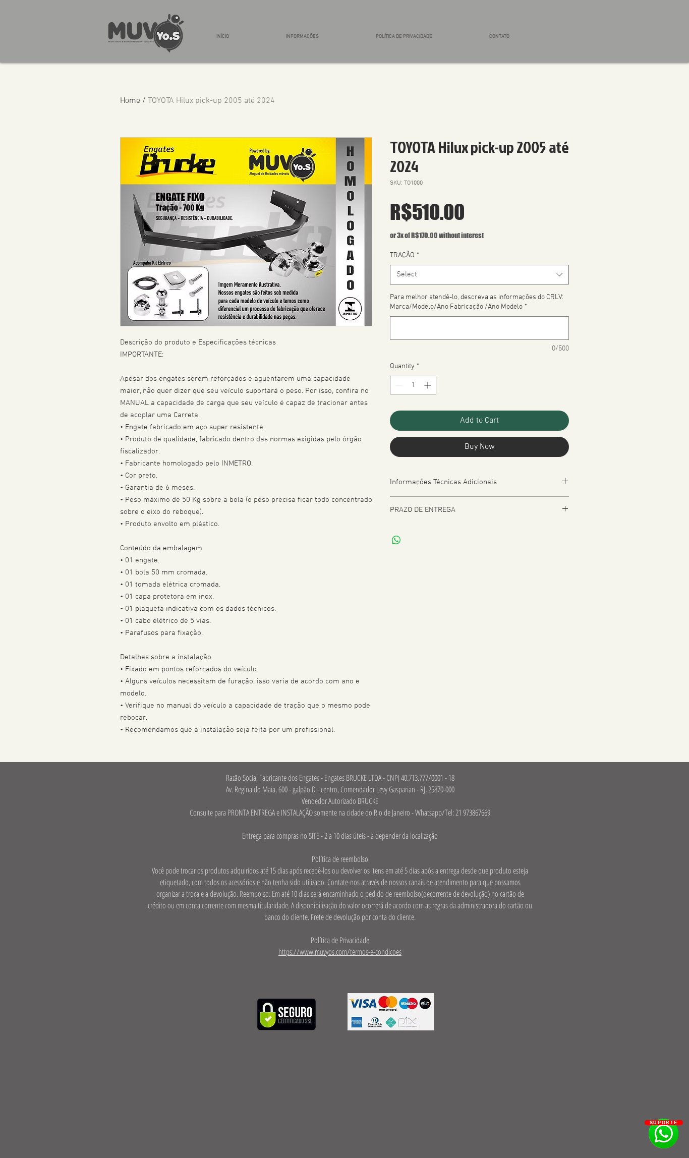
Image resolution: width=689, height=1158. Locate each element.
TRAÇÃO (404, 255)
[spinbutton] (413, 385)
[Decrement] (397, 385)
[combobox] (479, 274)
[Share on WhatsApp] (396, 540)
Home (130, 101)
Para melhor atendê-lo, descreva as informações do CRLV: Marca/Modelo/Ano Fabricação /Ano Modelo (476, 302)
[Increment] (428, 385)
